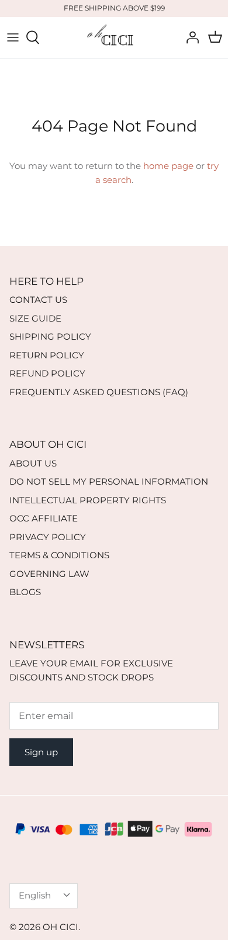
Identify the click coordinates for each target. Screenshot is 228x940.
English (35, 895)
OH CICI (60, 926)
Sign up (41, 752)
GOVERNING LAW (49, 573)
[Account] (189, 37)
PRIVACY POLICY (47, 536)
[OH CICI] (114, 37)
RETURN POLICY (46, 355)
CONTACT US (38, 299)
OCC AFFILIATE (43, 518)
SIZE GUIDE (35, 318)
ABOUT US (33, 463)
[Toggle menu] (13, 37)
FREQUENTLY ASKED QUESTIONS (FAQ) (98, 392)
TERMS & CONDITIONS (59, 555)
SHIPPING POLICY (50, 336)
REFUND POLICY (47, 373)
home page (168, 165)
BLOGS (25, 591)
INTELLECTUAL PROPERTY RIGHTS (87, 500)
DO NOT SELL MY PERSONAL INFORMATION (108, 481)
